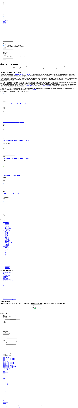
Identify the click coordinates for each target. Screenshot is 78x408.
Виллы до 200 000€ (6, 357)
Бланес (6, 257)
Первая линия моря (15, 46)
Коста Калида (5, 246)
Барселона (7, 224)
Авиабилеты (5, 278)
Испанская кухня (6, 273)
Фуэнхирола (7, 265)
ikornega (4, 7)
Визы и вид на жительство (8, 280)
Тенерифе (5, 385)
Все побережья (6, 222)
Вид (9, 46)
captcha (4, 332)
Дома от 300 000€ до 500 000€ (8, 363)
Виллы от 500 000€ (6, 360)
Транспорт (5, 298)
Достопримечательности (7, 272)
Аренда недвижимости (7, 387)
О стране (4, 292)
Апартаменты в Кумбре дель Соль (11, 175)
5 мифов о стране (6, 294)
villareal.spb (5, 10)
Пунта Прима (7, 240)
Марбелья (7, 226)
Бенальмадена (7, 266)
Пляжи (4, 274)
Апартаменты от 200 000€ (8, 367)
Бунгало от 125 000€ (7, 369)
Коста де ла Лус (6, 383)
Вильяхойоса (7, 237)
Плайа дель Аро (8, 255)
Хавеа (6, 236)
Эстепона (7, 264)
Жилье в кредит (6, 288)
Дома (4, 30)
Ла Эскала (7, 258)
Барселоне (5, 392)
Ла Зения (7, 241)
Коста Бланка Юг (6, 238)
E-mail (4, 320)
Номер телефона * (6, 318)
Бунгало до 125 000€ (7, 368)
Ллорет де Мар (8, 228)
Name (4, 315)
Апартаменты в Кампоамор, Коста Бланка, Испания (16, 103)
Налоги (4, 277)
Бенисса (6, 234)
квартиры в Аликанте (46, 85)
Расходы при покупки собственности (10, 289)
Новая (15, 45)
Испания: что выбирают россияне (9, 299)
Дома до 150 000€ (6, 361)
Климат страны (6, 276)
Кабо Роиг (7, 243)
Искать (4, 48)
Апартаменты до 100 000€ (8, 365)
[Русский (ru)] (5, 2)
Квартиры (5, 32)
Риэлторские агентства (7, 281)
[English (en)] (5, 3)
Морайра (7, 235)
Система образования (7, 279)
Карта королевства (6, 275)
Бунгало (4, 33)
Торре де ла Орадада (9, 250)
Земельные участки (6, 377)
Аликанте (7, 223)
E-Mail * (4, 341)
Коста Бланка (5, 380)
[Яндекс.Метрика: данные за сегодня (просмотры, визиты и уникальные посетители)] (17, 407)
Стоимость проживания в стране (9, 287)
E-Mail (4, 321)
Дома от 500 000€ (6, 364)
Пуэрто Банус (7, 267)
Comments (5, 317)
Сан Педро (7, 248)
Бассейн (5, 46)
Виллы (4, 29)
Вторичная (20, 45)
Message (4, 322)
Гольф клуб (22, 46)
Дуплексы (5, 34)
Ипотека (4, 282)
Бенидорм (7, 225)
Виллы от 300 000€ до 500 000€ (9, 359)
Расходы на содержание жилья (9, 283)
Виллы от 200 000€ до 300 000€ (9, 358)
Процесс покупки (6, 291)
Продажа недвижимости (7, 386)
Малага (6, 261)
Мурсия (6, 251)
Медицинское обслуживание (8, 285)
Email (4, 340)
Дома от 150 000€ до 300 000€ (8, 362)
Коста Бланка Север (7, 230)
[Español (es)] (5, 4)
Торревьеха (7, 229)
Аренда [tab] (4, 39)
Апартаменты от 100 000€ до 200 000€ (10, 366)
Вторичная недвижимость (8, 389)
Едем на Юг (5, 293)
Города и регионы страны (8, 286)
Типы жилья (5, 290)
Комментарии (5, 331)
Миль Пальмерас (8, 249)
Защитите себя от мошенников (9, 284)
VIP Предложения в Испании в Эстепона (13, 193)
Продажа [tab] (4, 38)
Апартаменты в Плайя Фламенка (11, 210)
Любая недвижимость (8, 45)
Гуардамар (7, 245)
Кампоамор (7, 244)
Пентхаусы (5, 35)
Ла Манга (7, 247)
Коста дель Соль (6, 260)
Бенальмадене (5, 393)
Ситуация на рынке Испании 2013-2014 (10, 297)
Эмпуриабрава (8, 256)
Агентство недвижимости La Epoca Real (22, 74)
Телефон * (5, 342)
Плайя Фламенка (8, 242)
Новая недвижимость (7, 388)
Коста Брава (5, 252)
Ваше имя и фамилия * (7, 316)
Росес (6, 259)
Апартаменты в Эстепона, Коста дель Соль (13, 122)
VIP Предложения (6, 378)
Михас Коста (7, 268)
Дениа (4, 396)
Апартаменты (5, 31)
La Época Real (8, 0)
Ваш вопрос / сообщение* (8, 353)
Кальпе (6, 233)
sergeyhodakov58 (6, 12)
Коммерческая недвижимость (8, 36)
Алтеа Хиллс (7, 227)
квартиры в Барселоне (30, 85)
